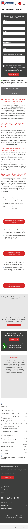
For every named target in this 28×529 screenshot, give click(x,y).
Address (5, 31)
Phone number (7, 42)
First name (6, 20)
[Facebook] (2, 498)
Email (4, 527)
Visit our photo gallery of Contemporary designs (14, 285)
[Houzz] (18, 498)
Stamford (21, 371)
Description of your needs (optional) (12, 54)
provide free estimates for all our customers (12, 118)
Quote (25, 527)
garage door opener (17, 163)
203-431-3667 (14, 93)
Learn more (19, 347)
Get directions (6, 477)
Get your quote (14, 339)
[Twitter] (5, 498)
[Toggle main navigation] (24, 4)
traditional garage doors (8, 186)
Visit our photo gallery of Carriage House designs (14, 253)
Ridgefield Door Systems (17, 107)
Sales (11, 527)
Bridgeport (14, 372)
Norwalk (8, 372)
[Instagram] (11, 498)
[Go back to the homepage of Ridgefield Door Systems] (7, 2)
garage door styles (18, 181)
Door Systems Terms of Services (15, 517)
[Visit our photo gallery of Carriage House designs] (14, 242)
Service (18, 527)
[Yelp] (15, 498)
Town (4, 37)
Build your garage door (14, 325)
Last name (5, 26)
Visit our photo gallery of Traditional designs (14, 221)
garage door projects (11, 144)
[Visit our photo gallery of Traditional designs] (14, 210)
